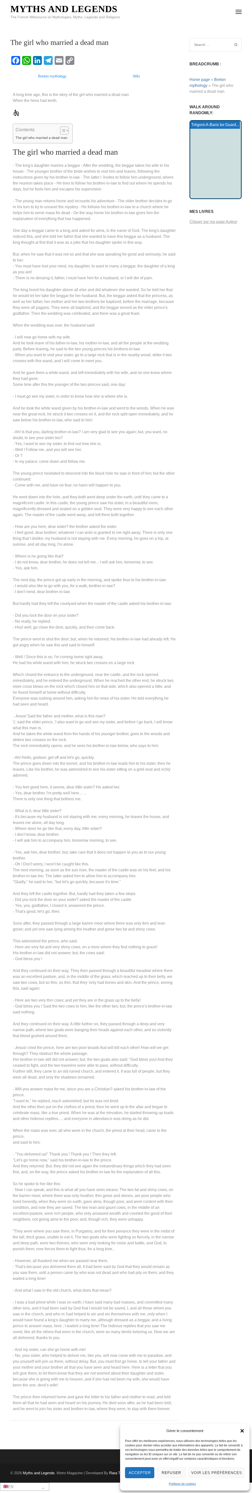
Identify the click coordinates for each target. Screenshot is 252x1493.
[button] (242, 1430)
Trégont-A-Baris (205, 125)
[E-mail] (59, 60)
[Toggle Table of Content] (61, 130)
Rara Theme (119, 1473)
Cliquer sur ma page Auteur (213, 222)
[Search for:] (210, 45)
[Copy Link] (69, 60)
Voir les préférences (216, 1473)
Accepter (140, 1473)
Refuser (171, 1473)
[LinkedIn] (37, 60)
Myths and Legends (63, 9)
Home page (199, 79)
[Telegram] (48, 60)
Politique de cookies (182, 1484)
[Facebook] (15, 60)
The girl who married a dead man (41, 138)
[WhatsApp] (26, 60)
